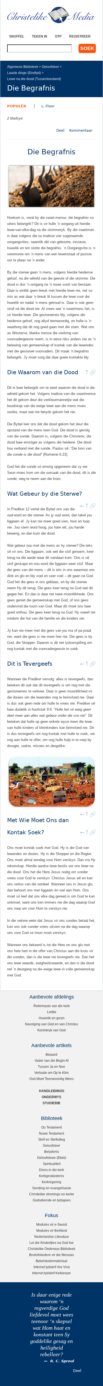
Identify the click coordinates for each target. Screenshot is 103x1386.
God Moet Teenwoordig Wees (51, 1078)
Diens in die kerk (51, 1170)
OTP (58, 36)
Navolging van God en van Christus (51, 1024)
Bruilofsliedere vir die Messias (51, 1255)
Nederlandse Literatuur (51, 1236)
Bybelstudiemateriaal (51, 1261)
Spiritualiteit (51, 1163)
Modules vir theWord (51, 1230)
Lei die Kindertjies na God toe (51, 1242)
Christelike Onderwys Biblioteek (51, 1248)
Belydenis (51, 1151)
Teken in (39, 36)
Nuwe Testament (51, 1133)
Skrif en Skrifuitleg (51, 1139)
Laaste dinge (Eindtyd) (24, 73)
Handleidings (51, 1091)
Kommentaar (80, 130)
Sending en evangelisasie (51, 1188)
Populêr (16, 106)
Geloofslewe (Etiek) (51, 1157)
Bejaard (51, 1054)
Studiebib (51, 1103)
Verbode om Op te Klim (51, 1072)
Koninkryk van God (51, 1030)
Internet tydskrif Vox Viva (52, 1267)
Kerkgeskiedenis (51, 1176)
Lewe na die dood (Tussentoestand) (34, 79)
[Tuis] (51, 15)
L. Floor (47, 106)
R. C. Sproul (62, 1361)
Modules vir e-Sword (51, 1224)
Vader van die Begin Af (51, 1060)
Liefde (51, 1012)
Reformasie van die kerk (52, 1006)
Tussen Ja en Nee (51, 1066)
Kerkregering (51, 1182)
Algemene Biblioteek (22, 66)
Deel (60, 130)
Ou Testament (51, 1127)
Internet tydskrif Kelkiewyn (51, 1273)
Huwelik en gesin (52, 1018)
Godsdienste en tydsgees (52, 1200)
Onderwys (51, 1097)
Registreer (80, 36)
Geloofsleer (50, 66)
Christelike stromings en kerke (51, 1194)
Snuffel (16, 36)
